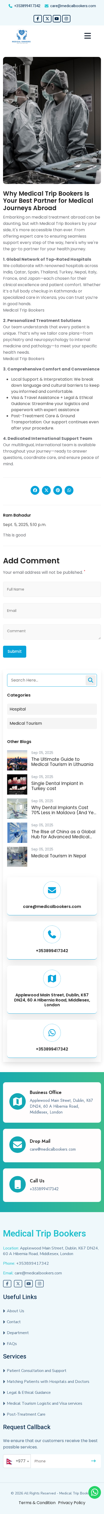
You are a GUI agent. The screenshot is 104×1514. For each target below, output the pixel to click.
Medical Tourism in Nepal (58, 856)
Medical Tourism (26, 723)
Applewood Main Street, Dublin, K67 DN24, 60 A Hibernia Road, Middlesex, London (52, 1000)
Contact (14, 1322)
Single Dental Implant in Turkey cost (57, 786)
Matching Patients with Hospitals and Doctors (48, 1381)
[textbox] (17, 1461)
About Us (15, 1311)
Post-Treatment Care (26, 1414)
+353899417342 (27, 6)
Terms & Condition (37, 1503)
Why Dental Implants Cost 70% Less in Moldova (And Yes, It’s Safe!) (64, 813)
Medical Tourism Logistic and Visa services (44, 1403)
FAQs (12, 1344)
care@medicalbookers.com (73, 6)
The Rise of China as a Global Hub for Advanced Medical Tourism (63, 837)
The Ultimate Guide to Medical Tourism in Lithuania (62, 761)
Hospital (18, 709)
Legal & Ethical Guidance (29, 1392)
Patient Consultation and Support (36, 1370)
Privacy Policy (71, 1503)
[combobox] (17, 1461)
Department (18, 1333)
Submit (15, 651)
